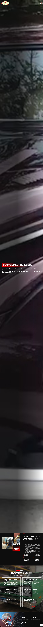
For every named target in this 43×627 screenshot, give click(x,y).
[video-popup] (10, 618)
